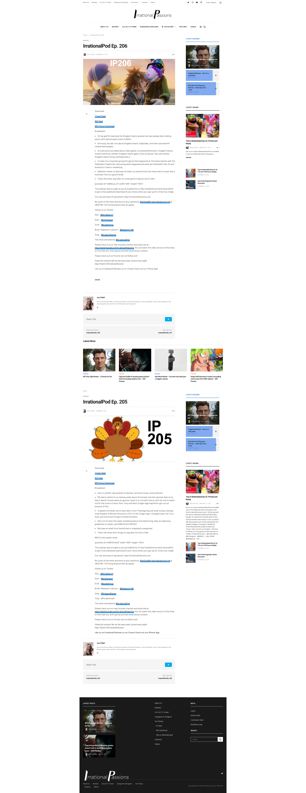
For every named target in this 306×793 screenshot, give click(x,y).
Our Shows (134, 2)
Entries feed (195, 715)
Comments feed (197, 720)
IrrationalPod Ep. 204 (93, 678)
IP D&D (159, 726)
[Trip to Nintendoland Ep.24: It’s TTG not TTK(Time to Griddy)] (190, 173)
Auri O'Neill (91, 54)
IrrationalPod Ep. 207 (165, 333)
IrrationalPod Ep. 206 (165, 678)
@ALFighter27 (106, 214)
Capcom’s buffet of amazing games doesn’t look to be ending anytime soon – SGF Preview (134, 379)
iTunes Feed (100, 116)
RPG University (161, 730)
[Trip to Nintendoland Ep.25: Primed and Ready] (202, 125)
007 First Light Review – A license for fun (97, 377)
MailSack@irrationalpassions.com (155, 201)
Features (145, 2)
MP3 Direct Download (104, 126)
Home (85, 35)
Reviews (94, 2)
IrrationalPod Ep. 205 (93, 333)
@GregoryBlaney (108, 234)
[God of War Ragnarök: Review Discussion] (190, 184)
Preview (122, 373)
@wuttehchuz (107, 224)
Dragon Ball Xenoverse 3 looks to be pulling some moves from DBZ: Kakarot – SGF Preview (206, 379)
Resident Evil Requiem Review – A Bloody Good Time (197, 87)
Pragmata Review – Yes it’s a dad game (198, 74)
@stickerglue (107, 220)
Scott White (195, 65)
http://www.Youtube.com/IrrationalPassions (114, 247)
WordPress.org (196, 724)
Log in (193, 711)
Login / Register (211, 2)
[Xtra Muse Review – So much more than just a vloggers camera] (171, 360)
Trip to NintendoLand (164, 735)
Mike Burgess (194, 147)
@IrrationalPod (123, 239)
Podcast (86, 40)
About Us (86, 2)
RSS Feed (99, 121)
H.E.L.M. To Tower (105, 2)
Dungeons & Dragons (121, 2)
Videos (153, 2)
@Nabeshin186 (127, 229)
